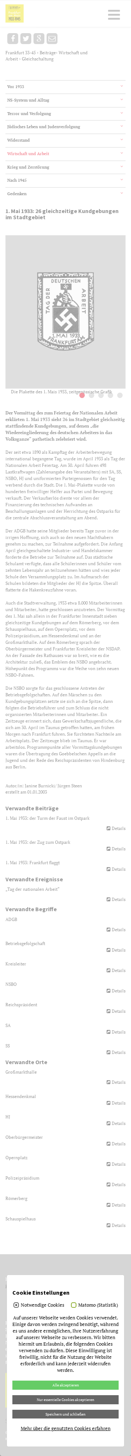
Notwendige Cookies (42, 1304)
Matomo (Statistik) (98, 1304)
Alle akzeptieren (65, 1385)
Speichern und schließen (65, 1414)
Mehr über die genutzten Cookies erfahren (66, 1428)
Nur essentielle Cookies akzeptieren (65, 1399)
